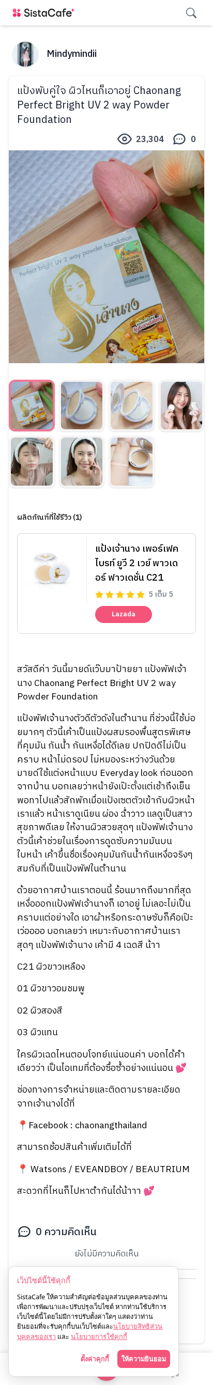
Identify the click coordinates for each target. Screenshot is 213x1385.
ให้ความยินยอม (143, 1358)
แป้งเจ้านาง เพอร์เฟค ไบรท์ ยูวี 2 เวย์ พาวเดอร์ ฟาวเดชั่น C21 (136, 563)
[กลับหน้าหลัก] (45, 12)
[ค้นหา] (191, 13)
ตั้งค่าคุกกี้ (95, 1358)
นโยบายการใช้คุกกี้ (99, 1336)
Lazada (123, 614)
